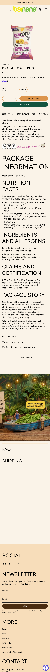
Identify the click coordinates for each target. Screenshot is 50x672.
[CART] (46, 9)
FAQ (6, 449)
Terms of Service (7, 612)
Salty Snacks (6, 64)
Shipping (12, 460)
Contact (5, 638)
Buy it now (25, 104)
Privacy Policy (38, 611)
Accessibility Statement (12, 652)
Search (5, 629)
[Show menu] (3, 9)
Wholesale (6, 643)
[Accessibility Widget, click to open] (46, 668)
